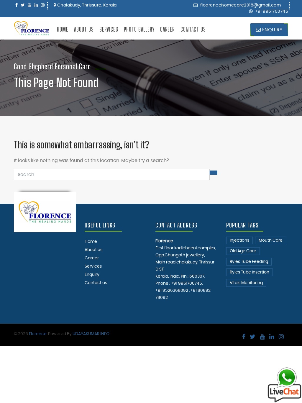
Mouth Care (271, 240)
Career (167, 29)
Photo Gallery (139, 29)
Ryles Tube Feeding (249, 262)
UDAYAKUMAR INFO (91, 334)
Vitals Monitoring (246, 283)
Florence (38, 334)
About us (84, 29)
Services (108, 29)
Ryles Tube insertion (249, 272)
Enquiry (271, 29)
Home (62, 29)
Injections (239, 240)
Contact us (193, 29)
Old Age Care (243, 251)
